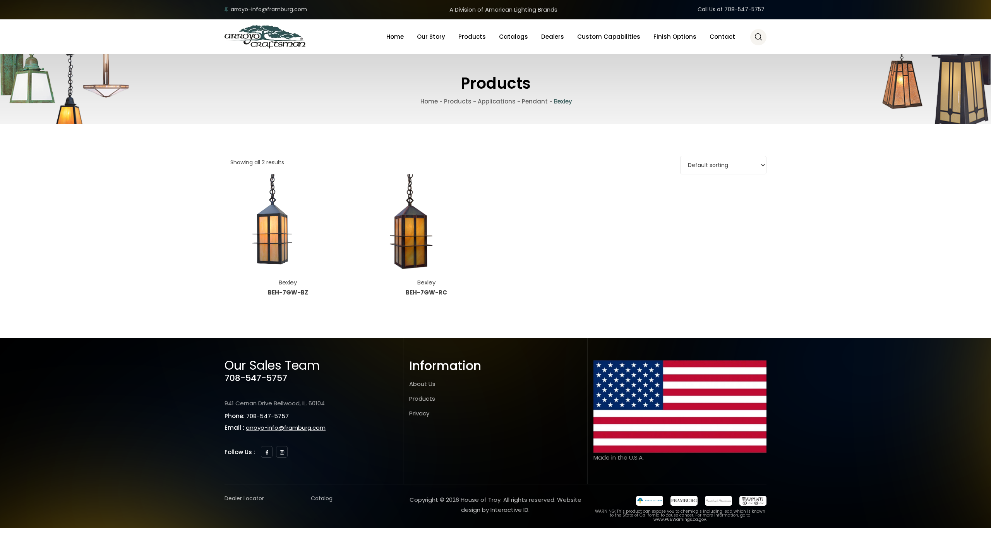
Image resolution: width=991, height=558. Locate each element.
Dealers (552, 37)
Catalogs (513, 37)
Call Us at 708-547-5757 (731, 9)
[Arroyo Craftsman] (265, 36)
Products (472, 37)
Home (395, 37)
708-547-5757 (256, 378)
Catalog (322, 498)
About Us (422, 384)
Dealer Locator (244, 498)
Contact (722, 37)
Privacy (419, 413)
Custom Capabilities (608, 37)
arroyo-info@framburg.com (269, 9)
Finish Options (674, 37)
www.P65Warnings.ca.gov (679, 519)
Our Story (431, 37)
